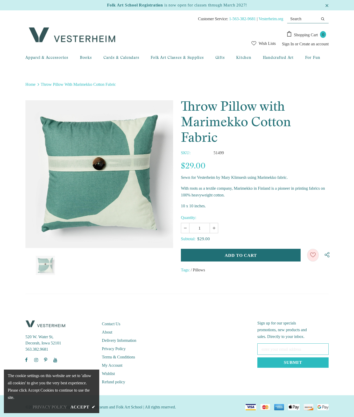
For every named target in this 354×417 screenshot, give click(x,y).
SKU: (185, 153)
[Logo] (121, 35)
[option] (99, 174)
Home (30, 84)
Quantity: (188, 217)
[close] (326, 5)
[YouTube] (55, 359)
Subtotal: (188, 239)
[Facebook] (26, 359)
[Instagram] (36, 359)
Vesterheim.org (271, 19)
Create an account (314, 44)
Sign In (288, 44)
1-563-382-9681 (242, 19)
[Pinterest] (45, 359)
